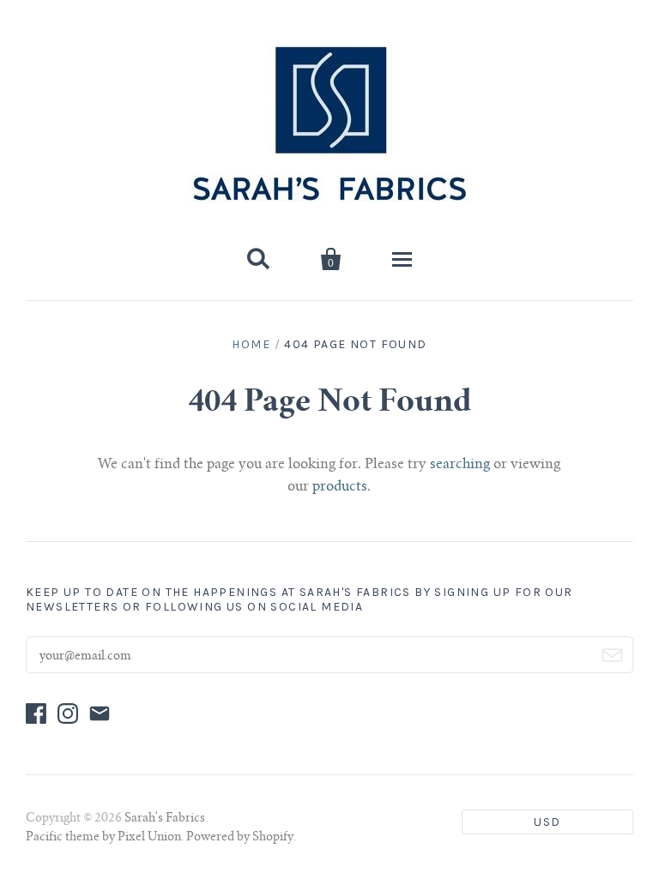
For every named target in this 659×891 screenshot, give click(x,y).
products (339, 487)
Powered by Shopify (239, 838)
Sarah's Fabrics (164, 819)
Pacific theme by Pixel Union (103, 838)
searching (460, 465)
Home (251, 344)
